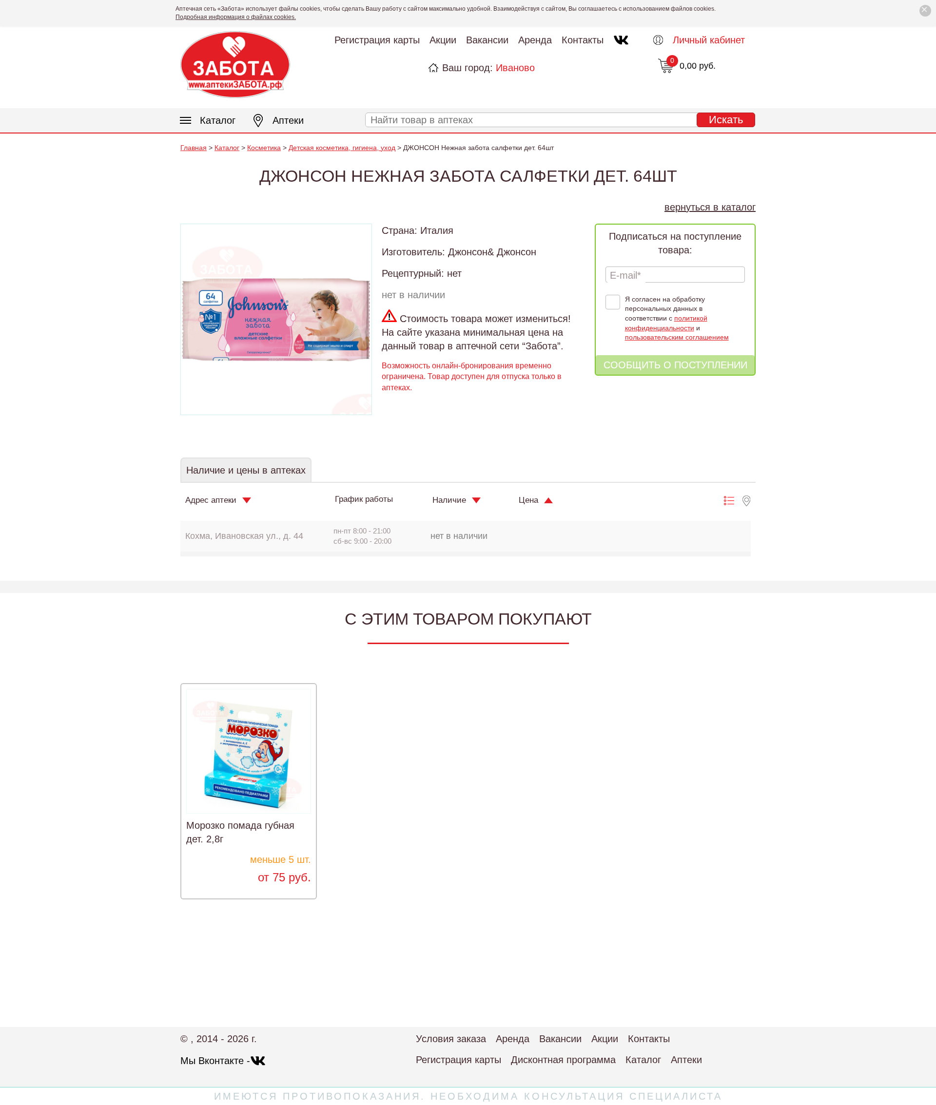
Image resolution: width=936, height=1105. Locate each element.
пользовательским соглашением (677, 337)
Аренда (535, 40)
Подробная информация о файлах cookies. (236, 17)
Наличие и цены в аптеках (246, 470)
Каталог (217, 120)
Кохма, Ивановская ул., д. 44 (244, 536)
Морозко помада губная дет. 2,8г (240, 832)
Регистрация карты (377, 40)
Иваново (515, 67)
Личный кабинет (709, 40)
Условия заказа (451, 1038)
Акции (442, 40)
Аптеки (288, 120)
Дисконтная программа (563, 1059)
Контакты (583, 40)
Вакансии (487, 40)
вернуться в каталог (710, 207)
